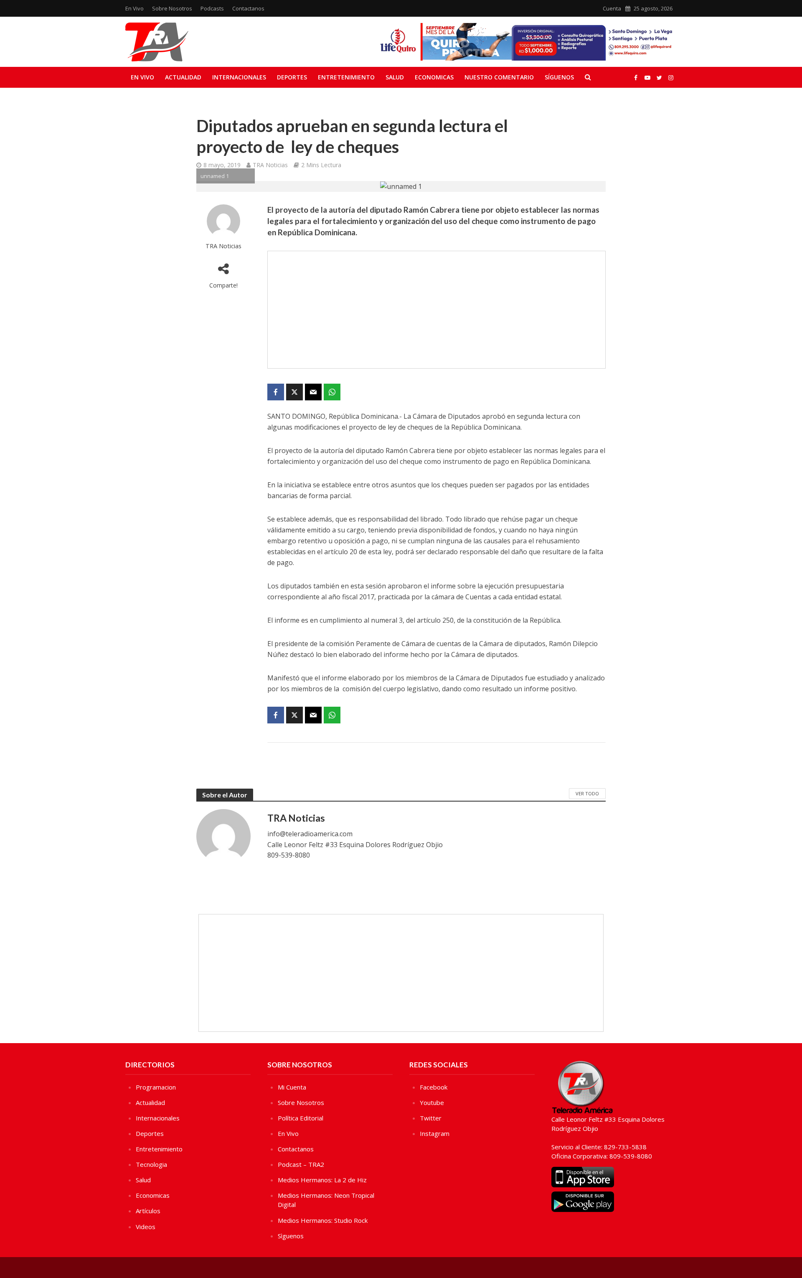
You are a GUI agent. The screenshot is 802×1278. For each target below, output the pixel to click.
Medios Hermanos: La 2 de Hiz (322, 1180)
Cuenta (612, 8)
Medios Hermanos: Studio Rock (323, 1220)
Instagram (434, 1133)
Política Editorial (300, 1118)
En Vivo (134, 8)
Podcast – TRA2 (301, 1164)
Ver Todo (587, 793)
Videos (145, 1226)
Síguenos (559, 77)
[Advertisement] (436, 309)
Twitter (431, 1118)
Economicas (434, 77)
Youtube (432, 1102)
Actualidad (183, 77)
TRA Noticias (270, 165)
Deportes (292, 77)
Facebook (433, 1087)
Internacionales (239, 77)
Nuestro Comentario (499, 77)
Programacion (156, 1087)
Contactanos (248, 8)
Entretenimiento (346, 77)
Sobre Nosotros (172, 8)
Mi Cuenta (292, 1087)
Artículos (148, 1211)
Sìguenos (291, 1236)
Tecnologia (151, 1164)
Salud (395, 77)
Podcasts (212, 8)
